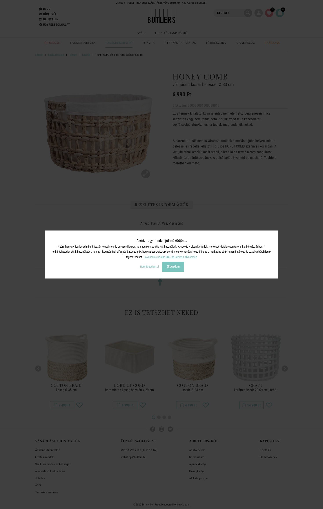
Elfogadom (173, 266)
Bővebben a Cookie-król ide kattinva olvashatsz (170, 257)
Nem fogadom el (149, 266)
